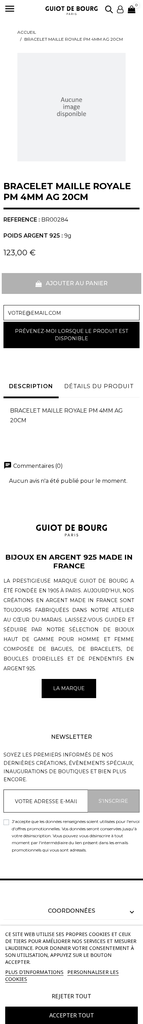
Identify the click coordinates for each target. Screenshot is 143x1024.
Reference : (21, 219)
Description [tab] (31, 386)
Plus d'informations (34, 971)
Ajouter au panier (76, 283)
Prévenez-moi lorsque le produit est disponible (71, 335)
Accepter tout (71, 1015)
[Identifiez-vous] (120, 9)
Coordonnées (71, 910)
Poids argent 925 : (33, 235)
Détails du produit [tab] (99, 386)
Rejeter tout (71, 996)
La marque (69, 688)
